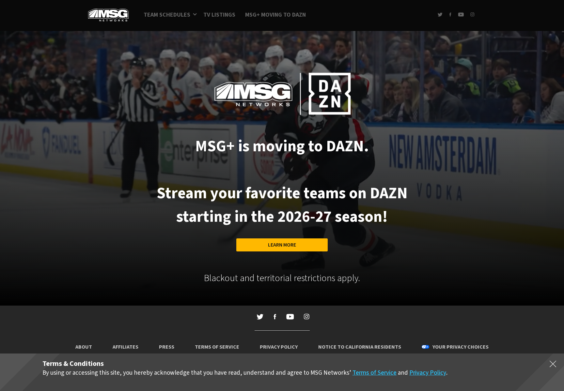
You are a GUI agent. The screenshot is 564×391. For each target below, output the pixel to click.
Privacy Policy (279, 347)
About (83, 347)
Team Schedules (167, 15)
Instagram (472, 14)
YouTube (460, 14)
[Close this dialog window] (553, 365)
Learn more (282, 244)
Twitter (440, 14)
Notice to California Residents (359, 347)
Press (166, 347)
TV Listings (219, 15)
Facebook (450, 14)
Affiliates (125, 347)
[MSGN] (108, 15)
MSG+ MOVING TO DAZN (275, 15)
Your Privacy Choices (460, 347)
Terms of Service (217, 347)
